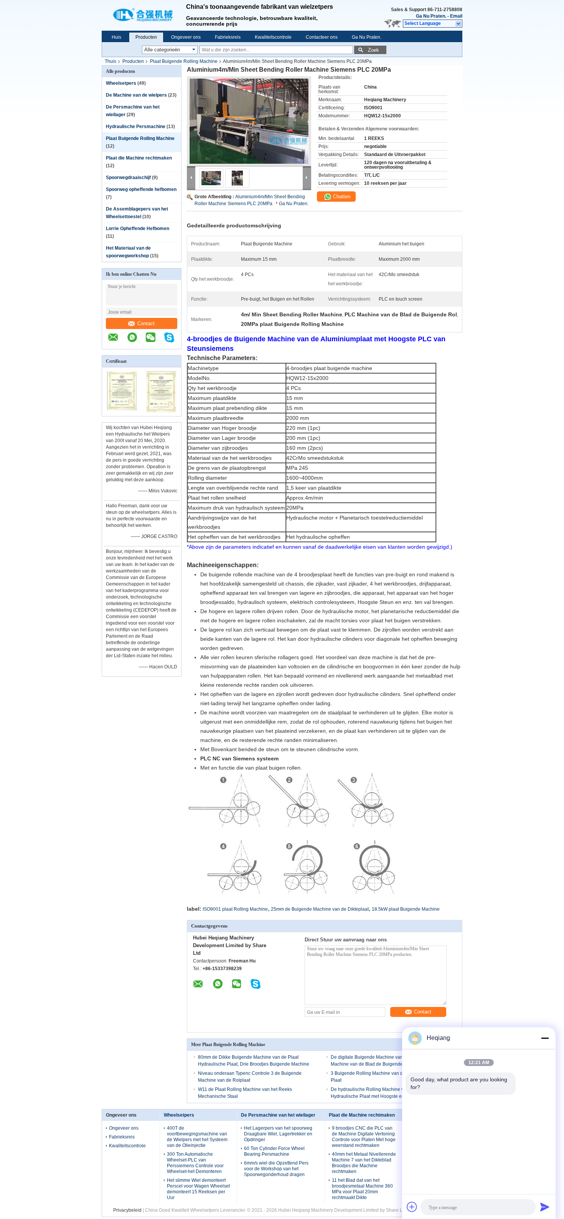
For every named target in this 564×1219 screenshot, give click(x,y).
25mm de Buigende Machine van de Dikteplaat (320, 909)
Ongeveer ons (186, 37)
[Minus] (544, 1038)
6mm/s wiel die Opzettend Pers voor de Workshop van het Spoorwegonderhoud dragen (276, 1168)
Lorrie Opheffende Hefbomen (137, 228)
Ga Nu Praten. (431, 16)
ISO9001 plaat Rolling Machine (235, 909)
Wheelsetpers (121, 83)
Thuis (110, 61)
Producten (146, 37)
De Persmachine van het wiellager (278, 1115)
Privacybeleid (127, 1210)
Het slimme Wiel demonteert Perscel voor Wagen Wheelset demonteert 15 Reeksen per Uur (198, 1189)
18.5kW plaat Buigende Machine (406, 909)
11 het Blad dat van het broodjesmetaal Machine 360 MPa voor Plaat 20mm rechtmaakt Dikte (362, 1189)
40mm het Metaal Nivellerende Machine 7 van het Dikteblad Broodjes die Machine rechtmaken (364, 1163)
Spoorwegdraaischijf (128, 177)
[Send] (545, 1206)
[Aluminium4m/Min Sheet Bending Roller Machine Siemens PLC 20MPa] (249, 121)
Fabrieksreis (228, 37)
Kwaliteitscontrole (273, 37)
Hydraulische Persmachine (135, 126)
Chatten (340, 196)
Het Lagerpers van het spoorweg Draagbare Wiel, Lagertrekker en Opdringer (278, 1133)
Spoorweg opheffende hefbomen (141, 189)
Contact (146, 323)
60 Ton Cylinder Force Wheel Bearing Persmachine (274, 1151)
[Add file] (412, 1206)
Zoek (373, 50)
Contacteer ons (322, 37)
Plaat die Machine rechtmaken (139, 158)
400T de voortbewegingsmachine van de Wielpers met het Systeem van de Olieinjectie (197, 1136)
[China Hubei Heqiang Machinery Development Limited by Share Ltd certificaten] (122, 411)
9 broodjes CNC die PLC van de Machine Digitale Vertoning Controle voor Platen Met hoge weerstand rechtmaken (364, 1136)
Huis (116, 37)
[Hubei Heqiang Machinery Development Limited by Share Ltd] (144, 15)
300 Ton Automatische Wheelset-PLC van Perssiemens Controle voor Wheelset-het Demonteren (195, 1163)
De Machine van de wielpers (136, 95)
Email (456, 16)
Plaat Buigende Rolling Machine (184, 61)
